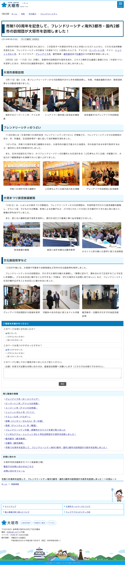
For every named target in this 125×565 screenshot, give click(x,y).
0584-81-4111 (13, 532)
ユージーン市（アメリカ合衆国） (21, 408)
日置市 (79, 54)
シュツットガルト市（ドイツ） (20, 412)
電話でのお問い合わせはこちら (19, 467)
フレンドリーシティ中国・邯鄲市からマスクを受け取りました (35, 430)
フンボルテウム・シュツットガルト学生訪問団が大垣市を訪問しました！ (40, 434)
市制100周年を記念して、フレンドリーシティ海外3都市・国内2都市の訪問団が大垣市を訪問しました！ (56, 447)
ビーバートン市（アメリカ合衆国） (22, 404)
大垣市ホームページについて (78, 506)
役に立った (12, 333)
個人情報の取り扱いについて (17, 512)
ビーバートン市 (96, 50)
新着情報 (15, 484)
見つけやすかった (15, 350)
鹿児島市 (68, 54)
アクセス (51, 523)
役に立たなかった (15, 340)
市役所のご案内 (39, 523)
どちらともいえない (16, 337)
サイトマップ (10, 506)
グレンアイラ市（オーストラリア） (22, 399)
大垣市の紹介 (26, 523)
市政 (23, 14)
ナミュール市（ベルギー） (18, 417)
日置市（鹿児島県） (15, 443)
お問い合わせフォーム (14, 471)
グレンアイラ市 (43, 54)
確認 (62, 384)
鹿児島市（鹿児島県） (16, 439)
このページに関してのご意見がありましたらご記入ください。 (34, 362)
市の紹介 (32, 14)
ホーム (14, 14)
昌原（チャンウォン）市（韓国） (21, 425)
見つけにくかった (15, 356)
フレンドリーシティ (48, 14)
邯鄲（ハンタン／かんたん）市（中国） (24, 421)
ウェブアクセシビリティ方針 (78, 512)
